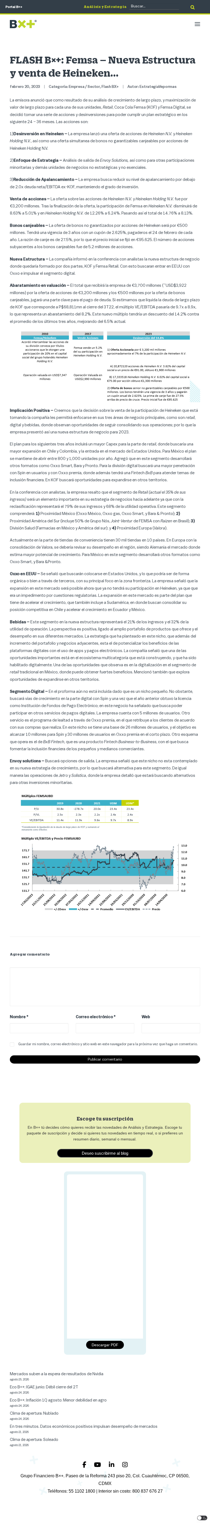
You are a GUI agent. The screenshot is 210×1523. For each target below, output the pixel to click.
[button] (197, 24)
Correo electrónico (96, 1017)
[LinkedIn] (112, 1464)
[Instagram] (125, 1464)
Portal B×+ (13, 6)
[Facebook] (85, 1464)
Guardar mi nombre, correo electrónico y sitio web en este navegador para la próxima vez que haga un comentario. (108, 1044)
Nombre (19, 1017)
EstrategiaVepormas (157, 87)
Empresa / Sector (84, 87)
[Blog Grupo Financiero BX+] (23, 24)
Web (146, 1017)
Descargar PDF (105, 1345)
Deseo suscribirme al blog (105, 1153)
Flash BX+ (109, 87)
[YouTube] (98, 1464)
